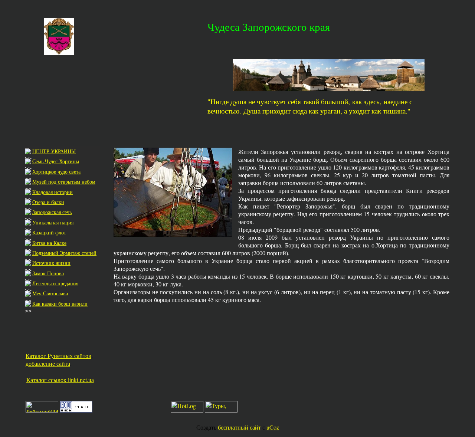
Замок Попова (48, 273)
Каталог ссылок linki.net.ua (60, 380)
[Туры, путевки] (221, 410)
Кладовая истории (52, 192)
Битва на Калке (49, 242)
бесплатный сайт (239, 427)
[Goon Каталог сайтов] (76, 410)
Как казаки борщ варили (60, 303)
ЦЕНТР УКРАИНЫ (54, 151)
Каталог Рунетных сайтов (58, 355)
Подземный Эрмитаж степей (64, 252)
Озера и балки (48, 202)
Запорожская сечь (52, 212)
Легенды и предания (55, 283)
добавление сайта (48, 363)
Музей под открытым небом (63, 181)
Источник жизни (51, 262)
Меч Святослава (50, 293)
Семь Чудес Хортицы (55, 161)
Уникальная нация (52, 222)
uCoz (272, 427)
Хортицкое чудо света (56, 171)
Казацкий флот (49, 232)
